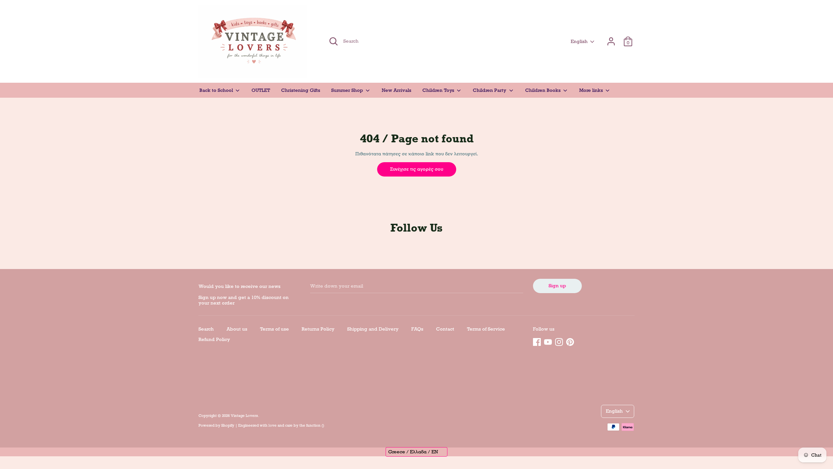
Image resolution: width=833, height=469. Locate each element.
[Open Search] (333, 41)
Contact (445, 329)
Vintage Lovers (244, 415)
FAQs (417, 329)
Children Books (543, 90)
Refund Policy (214, 339)
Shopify (227, 425)
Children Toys (439, 90)
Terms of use (274, 329)
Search (206, 329)
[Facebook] (537, 341)
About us (236, 329)
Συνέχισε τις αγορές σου (416, 169)
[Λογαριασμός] (611, 38)
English (579, 41)
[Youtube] (548, 341)
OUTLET (261, 90)
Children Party (490, 90)
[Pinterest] (570, 341)
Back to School (216, 90)
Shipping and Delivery (373, 329)
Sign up (557, 286)
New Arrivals (396, 90)
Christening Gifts (300, 90)
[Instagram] (559, 341)
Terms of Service (486, 329)
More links (591, 90)
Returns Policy (318, 329)
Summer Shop (347, 90)
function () (315, 425)
